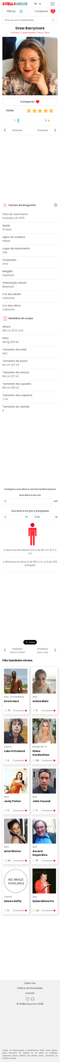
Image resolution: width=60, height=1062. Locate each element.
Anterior (17, 130)
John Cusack (41, 801)
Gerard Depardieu (39, 853)
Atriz (34, 696)
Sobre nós (30, 983)
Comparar (44, 11)
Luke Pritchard (14, 751)
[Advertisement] (30, 169)
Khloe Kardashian (40, 753)
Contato (30, 993)
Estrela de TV (39, 746)
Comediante (17, 696)
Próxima (42, 130)
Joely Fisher (12, 801)
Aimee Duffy (13, 901)
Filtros (11, 11)
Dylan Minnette (43, 901)
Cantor (8, 746)
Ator (6, 696)
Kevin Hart (11, 701)
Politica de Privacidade (30, 988)
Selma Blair (40, 701)
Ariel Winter (12, 851)
